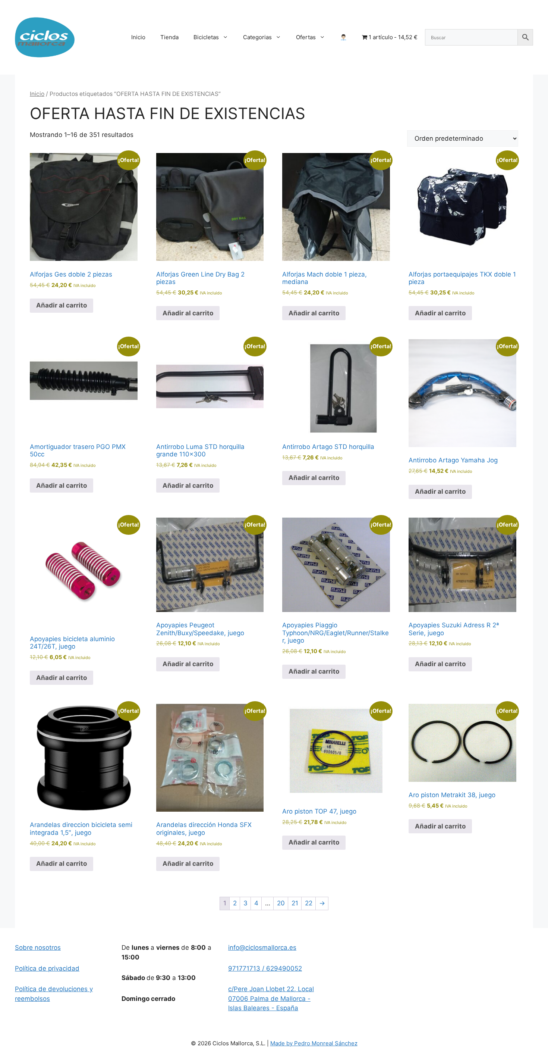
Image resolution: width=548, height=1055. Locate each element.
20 (281, 903)
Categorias (257, 37)
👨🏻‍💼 (343, 37)
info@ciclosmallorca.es (262, 947)
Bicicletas (206, 37)
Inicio (138, 37)
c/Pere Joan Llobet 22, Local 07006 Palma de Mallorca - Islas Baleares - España (271, 998)
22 (308, 903)
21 (295, 903)
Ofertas (306, 37)
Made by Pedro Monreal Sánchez (314, 1043)
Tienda (169, 37)
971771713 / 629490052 (265, 968)
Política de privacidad (47, 968)
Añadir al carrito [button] (61, 305)
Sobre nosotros (38, 947)
